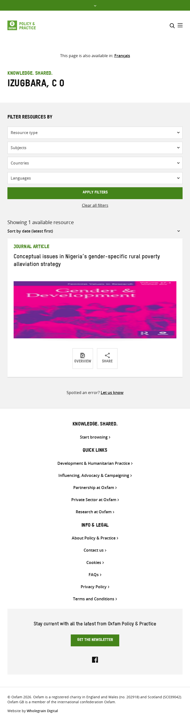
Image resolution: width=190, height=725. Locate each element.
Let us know (112, 392)
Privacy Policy (94, 587)
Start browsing (94, 437)
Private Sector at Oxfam (93, 499)
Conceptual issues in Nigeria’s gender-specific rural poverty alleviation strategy (87, 261)
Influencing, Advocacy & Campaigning (93, 475)
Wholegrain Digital (42, 710)
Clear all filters (95, 205)
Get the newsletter (95, 640)
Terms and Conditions (93, 599)
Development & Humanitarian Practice (93, 463)
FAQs (94, 574)
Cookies (93, 562)
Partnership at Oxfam (93, 487)
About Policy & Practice (94, 538)
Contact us (94, 550)
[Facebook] (95, 659)
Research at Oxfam (94, 512)
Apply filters (95, 193)
